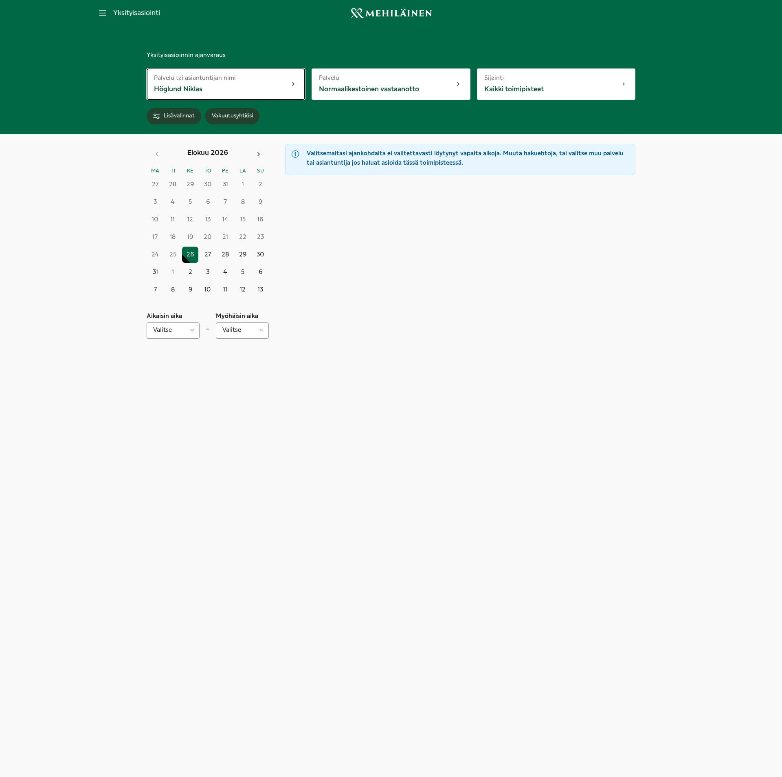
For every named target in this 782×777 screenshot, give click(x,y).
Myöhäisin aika (237, 316)
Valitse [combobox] (162, 330)
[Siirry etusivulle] (391, 13)
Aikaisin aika (164, 316)
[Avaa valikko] (102, 13)
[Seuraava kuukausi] (258, 154)
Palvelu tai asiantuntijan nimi (195, 77)
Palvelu (345, 77)
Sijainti (501, 77)
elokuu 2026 (207, 153)
